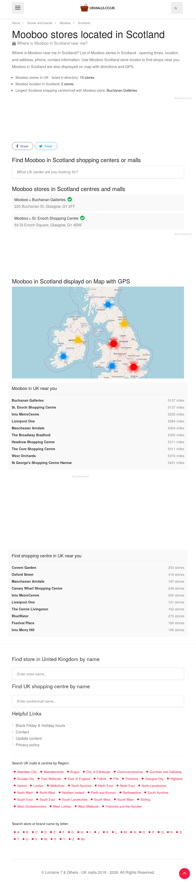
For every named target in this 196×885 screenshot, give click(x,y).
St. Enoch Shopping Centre (34, 407)
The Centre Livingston (30, 609)
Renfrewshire (132, 792)
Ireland (22, 785)
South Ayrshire (158, 792)
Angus (75, 771)
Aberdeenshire (54, 771)
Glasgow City (154, 778)
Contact (22, 731)
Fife (116, 778)
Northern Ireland (73, 792)
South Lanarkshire (74, 799)
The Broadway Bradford (31, 434)
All (83, 839)
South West (102, 799)
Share (23, 146)
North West (25, 792)
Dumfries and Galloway (166, 771)
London (38, 785)
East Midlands (51, 778)
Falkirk (101, 778)
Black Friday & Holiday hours (40, 725)
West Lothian (62, 806)
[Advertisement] (101, 118)
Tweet (47, 146)
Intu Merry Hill (23, 629)
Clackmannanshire (130, 771)
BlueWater (20, 615)
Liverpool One (23, 421)
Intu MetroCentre (25, 414)
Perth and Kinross (103, 792)
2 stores (67, 83)
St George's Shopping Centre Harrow (42, 462)
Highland (176, 778)
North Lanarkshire (154, 785)
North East (105, 785)
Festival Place (23, 622)
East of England (79, 778)
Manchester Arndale (28, 428)
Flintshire (131, 778)
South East (25, 799)
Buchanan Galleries (122, 90)
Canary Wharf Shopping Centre (37, 588)
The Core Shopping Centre (33, 448)
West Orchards (24, 455)
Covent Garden (24, 567)
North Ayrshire (81, 785)
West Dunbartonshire (31, 806)
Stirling (145, 799)
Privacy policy (27, 744)
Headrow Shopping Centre (33, 441)
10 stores (87, 77)
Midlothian (57, 785)
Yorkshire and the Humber (124, 806)
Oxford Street (22, 574)
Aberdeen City (27, 771)
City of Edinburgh (98, 771)
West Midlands (88, 806)
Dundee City (25, 778)
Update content (29, 738)
